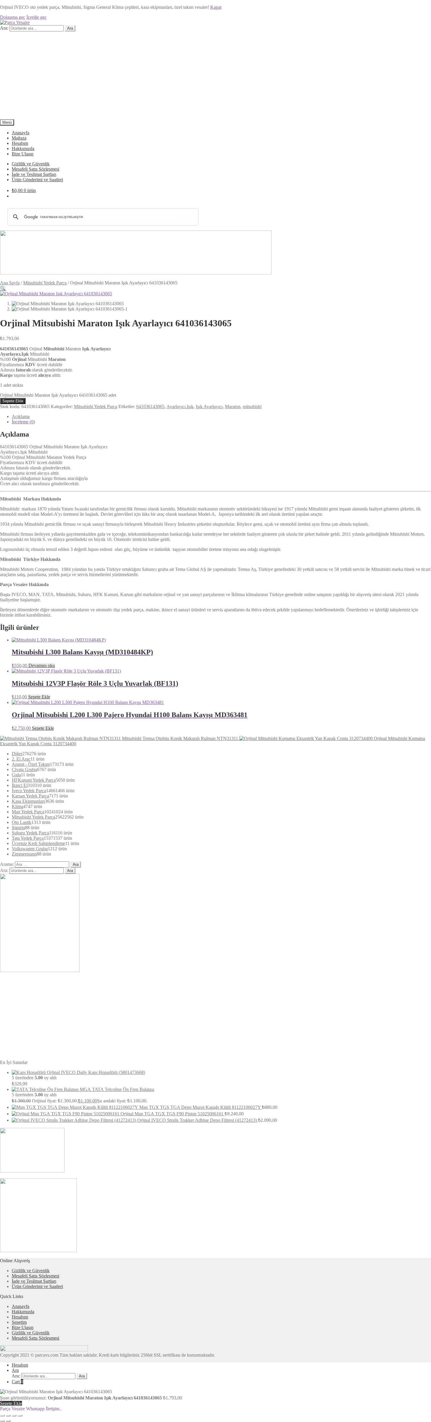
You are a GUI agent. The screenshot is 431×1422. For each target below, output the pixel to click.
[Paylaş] (14, 1415)
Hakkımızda (23, 148)
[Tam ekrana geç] (8, 1415)
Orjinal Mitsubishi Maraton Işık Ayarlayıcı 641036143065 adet (58, 395)
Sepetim (19, 1322)
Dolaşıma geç (12, 17)
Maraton (232, 406)
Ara (70, 28)
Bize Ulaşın (22, 153)
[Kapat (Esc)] (20, 1415)
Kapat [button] (215, 7)
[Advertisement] (215, 75)
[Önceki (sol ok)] (2, 1421)
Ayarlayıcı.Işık (180, 406)
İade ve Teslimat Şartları (34, 174)
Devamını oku (41, 665)
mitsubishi (252, 406)
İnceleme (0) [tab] (23, 421)
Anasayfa (20, 132)
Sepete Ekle (12, 401)
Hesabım (20, 143)
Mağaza (19, 137)
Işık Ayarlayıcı (209, 406)
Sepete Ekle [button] (39, 696)
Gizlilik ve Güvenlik (31, 163)
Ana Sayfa (10, 282)
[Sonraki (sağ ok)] (8, 1421)
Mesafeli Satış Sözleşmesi (35, 169)
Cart (17, 1381)
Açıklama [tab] (21, 416)
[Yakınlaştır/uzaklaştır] (2, 1415)
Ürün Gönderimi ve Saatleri (37, 179)
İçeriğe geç (36, 17)
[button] (3, 288)
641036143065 (150, 406)
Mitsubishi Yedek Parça (45, 282)
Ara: (4, 28)
